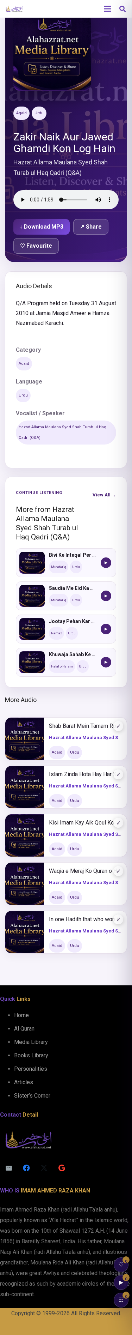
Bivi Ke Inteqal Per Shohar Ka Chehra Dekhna (72, 555)
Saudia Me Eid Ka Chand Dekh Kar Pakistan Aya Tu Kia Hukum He (72, 588)
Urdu (39, 113)
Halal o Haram (62, 666)
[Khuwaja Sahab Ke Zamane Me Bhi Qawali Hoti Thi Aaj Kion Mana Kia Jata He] (32, 662)
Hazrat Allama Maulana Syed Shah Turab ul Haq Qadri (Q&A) (62, 432)
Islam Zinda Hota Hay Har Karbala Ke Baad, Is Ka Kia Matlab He (85, 774)
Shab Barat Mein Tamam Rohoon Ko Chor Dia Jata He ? (85, 726)
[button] (122, 9)
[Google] (61, 1168)
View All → (104, 494)
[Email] (9, 1168)
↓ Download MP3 (41, 226)
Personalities (30, 1068)
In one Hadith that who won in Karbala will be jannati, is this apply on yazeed (85, 919)
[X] (44, 1168)
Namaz (56, 633)
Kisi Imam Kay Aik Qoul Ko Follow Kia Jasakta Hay (85, 822)
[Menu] (108, 9)
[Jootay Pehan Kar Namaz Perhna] (32, 629)
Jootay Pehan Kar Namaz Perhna (72, 621)
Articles (23, 1082)
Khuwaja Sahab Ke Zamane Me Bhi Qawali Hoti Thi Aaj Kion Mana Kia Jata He (72, 654)
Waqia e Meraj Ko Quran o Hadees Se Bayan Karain (85, 871)
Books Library (31, 1055)
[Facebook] (26, 1168)
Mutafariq (58, 567)
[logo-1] (14, 8)
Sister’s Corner (32, 1095)
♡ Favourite (36, 245)
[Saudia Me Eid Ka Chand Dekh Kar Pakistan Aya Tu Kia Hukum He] (32, 596)
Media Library (31, 1042)
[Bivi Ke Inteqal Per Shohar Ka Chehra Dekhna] (32, 563)
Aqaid (21, 113)
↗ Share (91, 226)
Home (21, 1015)
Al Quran (24, 1028)
